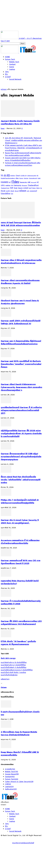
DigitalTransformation (8, 178)
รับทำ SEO (23, 838)
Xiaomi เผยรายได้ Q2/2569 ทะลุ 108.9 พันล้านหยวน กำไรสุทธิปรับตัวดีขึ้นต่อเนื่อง (22, 159)
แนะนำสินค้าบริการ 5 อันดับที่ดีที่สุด (13, 665)
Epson (21, 178)
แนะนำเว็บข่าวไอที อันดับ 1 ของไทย (13, 672)
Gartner (26, 178)
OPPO (3, 185)
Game (11, 67)
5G (2, 175)
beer (3, 128)
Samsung (17, 185)
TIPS (7, 72)
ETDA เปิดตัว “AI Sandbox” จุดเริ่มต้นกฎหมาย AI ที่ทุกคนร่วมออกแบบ (18, 643)
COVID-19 (23, 175)
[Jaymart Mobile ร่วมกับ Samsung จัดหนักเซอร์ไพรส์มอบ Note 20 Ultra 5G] (18, 116)
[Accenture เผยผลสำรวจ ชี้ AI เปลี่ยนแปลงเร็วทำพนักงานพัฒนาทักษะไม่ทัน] (6, 535)
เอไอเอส (22, 190)
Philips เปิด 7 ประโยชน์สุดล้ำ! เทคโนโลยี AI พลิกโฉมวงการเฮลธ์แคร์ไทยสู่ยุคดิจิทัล (20, 501)
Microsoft (33, 182)
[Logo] (10, 52)
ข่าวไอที (8, 77)
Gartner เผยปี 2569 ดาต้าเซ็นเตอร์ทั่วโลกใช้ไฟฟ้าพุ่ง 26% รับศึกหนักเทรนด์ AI (20, 322)
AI (5, 175)
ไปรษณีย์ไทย (5, 193)
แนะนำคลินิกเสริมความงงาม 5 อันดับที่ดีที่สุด (17, 670)
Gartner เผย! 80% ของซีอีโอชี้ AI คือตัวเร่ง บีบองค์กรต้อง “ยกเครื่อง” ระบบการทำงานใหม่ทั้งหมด (21, 364)
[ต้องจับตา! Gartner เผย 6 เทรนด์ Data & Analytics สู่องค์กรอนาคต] (6, 296)
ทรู (41, 188)
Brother (13, 175)
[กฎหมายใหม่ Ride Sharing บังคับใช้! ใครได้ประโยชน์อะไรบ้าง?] (6, 576)
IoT (10, 182)
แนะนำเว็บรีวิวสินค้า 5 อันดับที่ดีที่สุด (13, 667)
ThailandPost (33, 185)
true (15, 188)
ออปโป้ (8, 191)
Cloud (18, 175)
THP (11, 188)
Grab (39, 178)
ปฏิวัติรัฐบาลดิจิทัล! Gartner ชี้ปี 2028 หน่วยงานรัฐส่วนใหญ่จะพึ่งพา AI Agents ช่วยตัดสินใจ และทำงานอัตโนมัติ (21, 433)
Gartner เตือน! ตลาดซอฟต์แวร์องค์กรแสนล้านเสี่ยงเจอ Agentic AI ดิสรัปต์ (20, 282)
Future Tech (10, 59)
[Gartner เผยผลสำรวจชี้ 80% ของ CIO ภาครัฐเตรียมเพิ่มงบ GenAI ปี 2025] (6, 556)
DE (37, 175)
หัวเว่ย (3, 191)
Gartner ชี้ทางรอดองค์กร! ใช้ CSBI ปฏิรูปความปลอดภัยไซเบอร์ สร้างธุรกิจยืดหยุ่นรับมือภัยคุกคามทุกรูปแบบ (21, 456)
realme (7, 185)
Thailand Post (5, 188)
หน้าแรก (4, 89)
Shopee (24, 185)
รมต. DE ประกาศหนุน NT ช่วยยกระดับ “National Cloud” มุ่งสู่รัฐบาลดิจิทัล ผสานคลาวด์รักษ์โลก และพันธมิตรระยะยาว (23, 140)
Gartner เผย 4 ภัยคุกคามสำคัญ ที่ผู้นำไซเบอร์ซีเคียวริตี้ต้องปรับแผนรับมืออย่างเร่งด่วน (21, 342)
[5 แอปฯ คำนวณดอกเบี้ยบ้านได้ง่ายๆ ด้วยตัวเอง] (6, 707)
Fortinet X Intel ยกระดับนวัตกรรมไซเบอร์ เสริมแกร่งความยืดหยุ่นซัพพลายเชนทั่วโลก (22, 164)
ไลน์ (12, 194)
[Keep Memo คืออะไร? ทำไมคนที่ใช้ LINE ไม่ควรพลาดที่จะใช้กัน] (6, 747)
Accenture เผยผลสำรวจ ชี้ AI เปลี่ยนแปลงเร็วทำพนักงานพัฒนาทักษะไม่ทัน (20, 542)
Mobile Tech (14, 62)
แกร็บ (28, 191)
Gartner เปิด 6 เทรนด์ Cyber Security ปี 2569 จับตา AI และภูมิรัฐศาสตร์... (20, 521)
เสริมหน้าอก (5, 679)
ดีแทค (38, 188)
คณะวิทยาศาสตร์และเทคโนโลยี (23, 843)
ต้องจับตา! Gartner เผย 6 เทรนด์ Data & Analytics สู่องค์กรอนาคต (20, 302)
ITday (15, 181)
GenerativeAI (33, 178)
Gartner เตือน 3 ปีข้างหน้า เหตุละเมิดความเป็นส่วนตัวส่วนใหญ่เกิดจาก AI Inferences (21, 262)
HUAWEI (4, 182)
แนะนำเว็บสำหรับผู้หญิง (9, 675)
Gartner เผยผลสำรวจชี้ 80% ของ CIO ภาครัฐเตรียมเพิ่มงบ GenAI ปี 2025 (20, 562)
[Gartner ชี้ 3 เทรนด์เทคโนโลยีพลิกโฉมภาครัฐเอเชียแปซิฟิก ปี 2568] (6, 596)
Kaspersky (23, 182)
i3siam (4, 687)
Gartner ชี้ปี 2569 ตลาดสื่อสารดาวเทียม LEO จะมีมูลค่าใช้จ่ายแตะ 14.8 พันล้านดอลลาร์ (21, 623)
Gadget (12, 64)
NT (38, 182)
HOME (7, 57)
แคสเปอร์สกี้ (33, 191)
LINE (29, 182)
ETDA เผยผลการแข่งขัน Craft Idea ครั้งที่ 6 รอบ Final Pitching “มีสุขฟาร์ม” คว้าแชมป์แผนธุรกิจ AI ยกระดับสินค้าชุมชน (23, 148)
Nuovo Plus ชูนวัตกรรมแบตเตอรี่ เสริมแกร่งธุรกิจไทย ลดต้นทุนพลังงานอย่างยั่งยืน (23, 154)
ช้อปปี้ (30, 188)
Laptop (12, 69)
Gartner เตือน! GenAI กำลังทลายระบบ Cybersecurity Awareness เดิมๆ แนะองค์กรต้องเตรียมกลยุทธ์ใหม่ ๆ (21, 387)
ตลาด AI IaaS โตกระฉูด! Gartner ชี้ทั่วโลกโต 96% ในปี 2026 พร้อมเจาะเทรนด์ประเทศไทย (21, 224)
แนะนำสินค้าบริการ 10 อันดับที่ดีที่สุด (14, 662)
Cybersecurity (31, 175)
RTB (12, 185)
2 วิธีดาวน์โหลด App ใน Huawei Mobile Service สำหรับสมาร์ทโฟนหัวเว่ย (19, 733)
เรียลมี (12, 191)
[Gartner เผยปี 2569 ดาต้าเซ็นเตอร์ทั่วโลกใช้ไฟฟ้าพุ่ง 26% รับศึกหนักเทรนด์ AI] (6, 316)
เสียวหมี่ (17, 191)
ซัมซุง (34, 188)
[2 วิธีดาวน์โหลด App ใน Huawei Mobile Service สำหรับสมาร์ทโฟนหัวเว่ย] (6, 727)
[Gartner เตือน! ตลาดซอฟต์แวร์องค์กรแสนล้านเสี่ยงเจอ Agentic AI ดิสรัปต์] (6, 275)
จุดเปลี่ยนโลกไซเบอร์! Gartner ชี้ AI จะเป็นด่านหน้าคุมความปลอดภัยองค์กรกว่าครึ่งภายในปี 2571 (21, 410)
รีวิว (6, 74)
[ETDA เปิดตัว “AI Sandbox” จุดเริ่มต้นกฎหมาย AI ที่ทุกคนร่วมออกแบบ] (6, 636)
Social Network (15, 79)
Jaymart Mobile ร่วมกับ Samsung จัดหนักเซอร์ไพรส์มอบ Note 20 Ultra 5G (20, 122)
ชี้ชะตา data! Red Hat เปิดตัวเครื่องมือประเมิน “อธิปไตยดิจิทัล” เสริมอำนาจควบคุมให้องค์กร (20, 479)
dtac (17, 178)
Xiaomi (20, 188)
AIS (8, 175)
